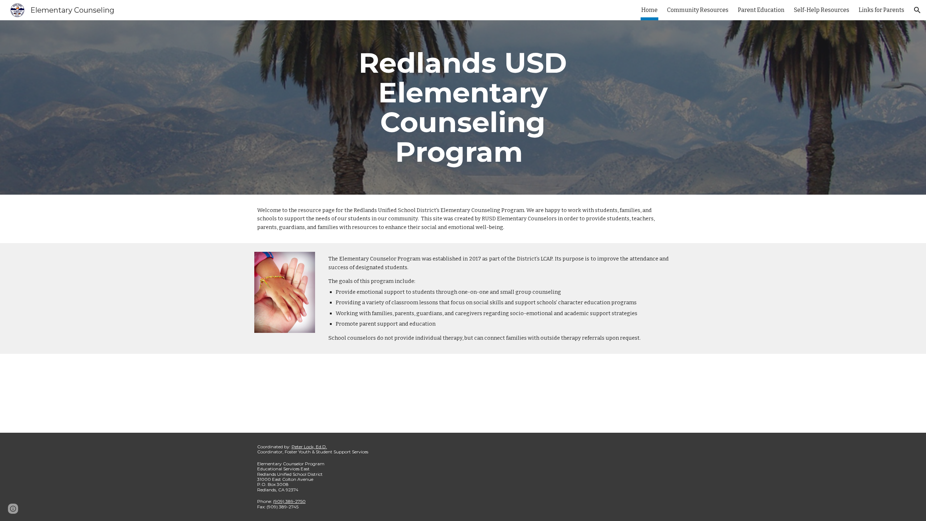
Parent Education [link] (761, 10)
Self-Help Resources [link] (821, 10)
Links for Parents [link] (881, 10)
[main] (463, 107)
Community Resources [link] (698, 10)
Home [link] (649, 10)
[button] (917, 10)
